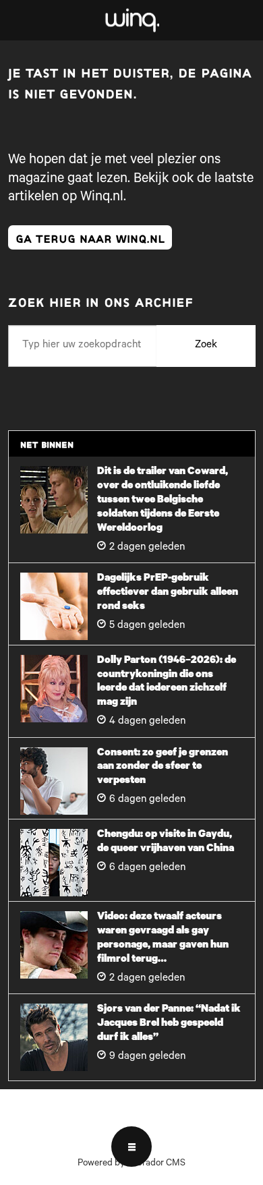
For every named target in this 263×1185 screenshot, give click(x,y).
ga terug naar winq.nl (90, 237)
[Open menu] (131, 1146)
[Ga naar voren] (132, 20)
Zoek (206, 345)
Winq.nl (101, 198)
